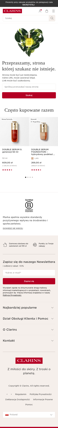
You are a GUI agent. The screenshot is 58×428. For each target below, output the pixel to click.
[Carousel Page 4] (32, 177)
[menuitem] (40, 11)
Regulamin (20, 399)
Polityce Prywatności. (12, 300)
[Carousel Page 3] (30, 177)
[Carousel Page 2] (27, 177)
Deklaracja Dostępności (17, 404)
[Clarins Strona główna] (12, 11)
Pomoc (29, 409)
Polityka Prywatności (41, 399)
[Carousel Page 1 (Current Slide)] (25, 177)
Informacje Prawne (43, 404)
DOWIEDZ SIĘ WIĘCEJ (13, 228)
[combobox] (29, 420)
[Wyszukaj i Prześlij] (52, 18)
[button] (29, 312)
